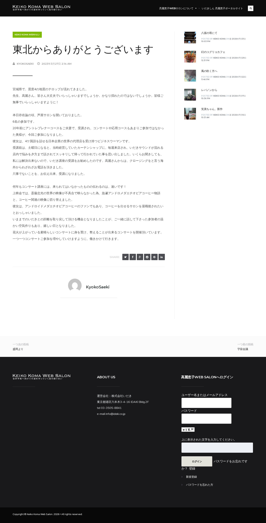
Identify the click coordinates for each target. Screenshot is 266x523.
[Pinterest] (154, 257)
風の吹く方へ (209, 71)
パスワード (189, 410)
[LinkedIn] (162, 257)
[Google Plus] (140, 257)
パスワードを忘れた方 (199, 484)
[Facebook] (133, 257)
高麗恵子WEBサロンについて (176, 8)
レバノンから (209, 90)
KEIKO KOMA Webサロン (27, 34)
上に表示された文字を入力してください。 (209, 439)
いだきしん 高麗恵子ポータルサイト (222, 8)
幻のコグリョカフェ (213, 52)
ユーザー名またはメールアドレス (204, 395)
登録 (192, 468)
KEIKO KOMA (219, 39)
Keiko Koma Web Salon (39, 514)
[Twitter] (125, 257)
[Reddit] (147, 257)
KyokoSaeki (25, 63)
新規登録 (191, 476)
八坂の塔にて (209, 33)
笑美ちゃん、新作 (212, 109)
